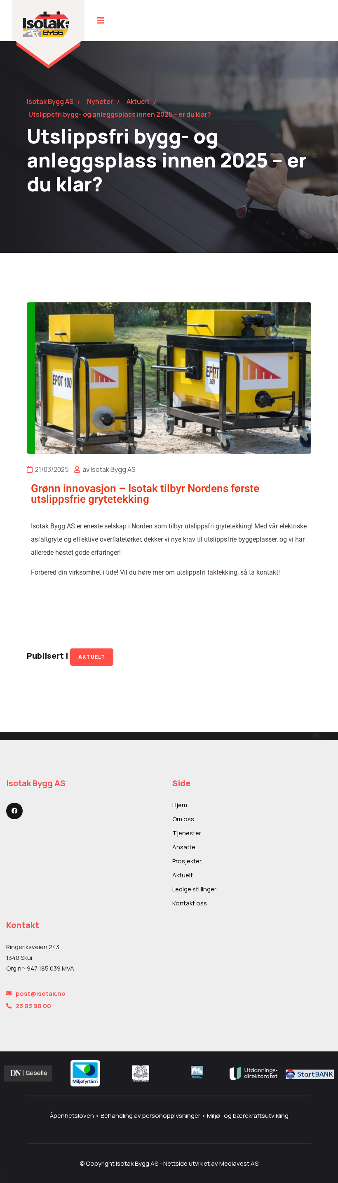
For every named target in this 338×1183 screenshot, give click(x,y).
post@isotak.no (41, 993)
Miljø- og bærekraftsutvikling (248, 1115)
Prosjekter (187, 861)
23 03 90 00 (33, 1006)
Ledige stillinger (194, 889)
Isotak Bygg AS (113, 469)
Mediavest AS (238, 1163)
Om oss (183, 819)
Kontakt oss (189, 903)
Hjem (179, 805)
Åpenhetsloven (72, 1115)
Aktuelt (91, 656)
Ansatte (183, 847)
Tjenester (186, 833)
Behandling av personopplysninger (151, 1115)
